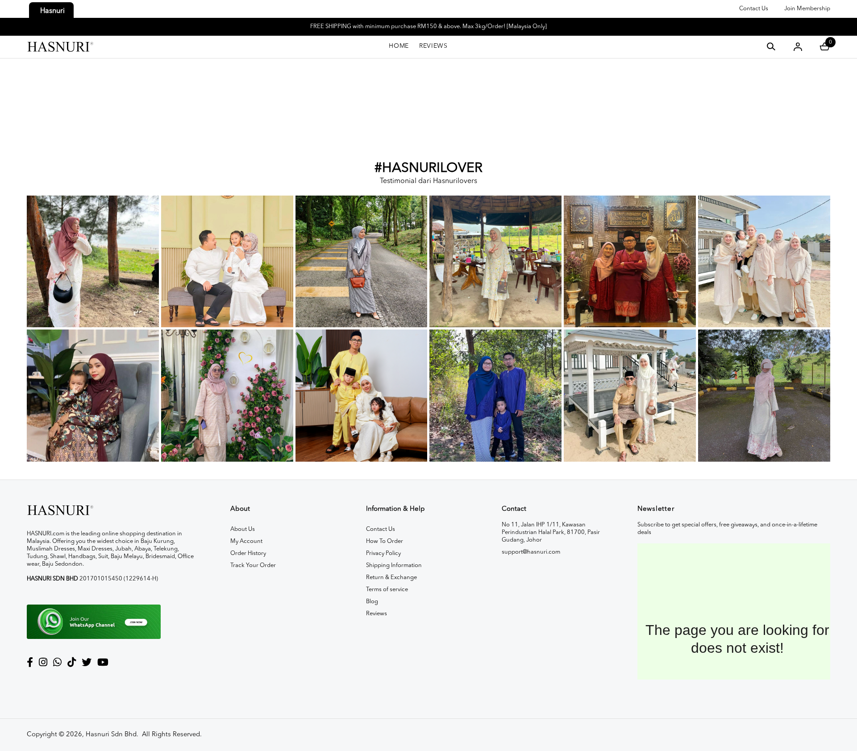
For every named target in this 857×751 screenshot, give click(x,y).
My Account (246, 541)
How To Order (384, 541)
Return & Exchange (391, 577)
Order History (248, 553)
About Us (242, 529)
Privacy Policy (383, 553)
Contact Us (753, 9)
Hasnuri (52, 11)
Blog (372, 602)
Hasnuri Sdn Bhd (111, 734)
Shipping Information (394, 565)
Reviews (376, 614)
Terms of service (387, 589)
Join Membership (807, 9)
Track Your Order (253, 565)
